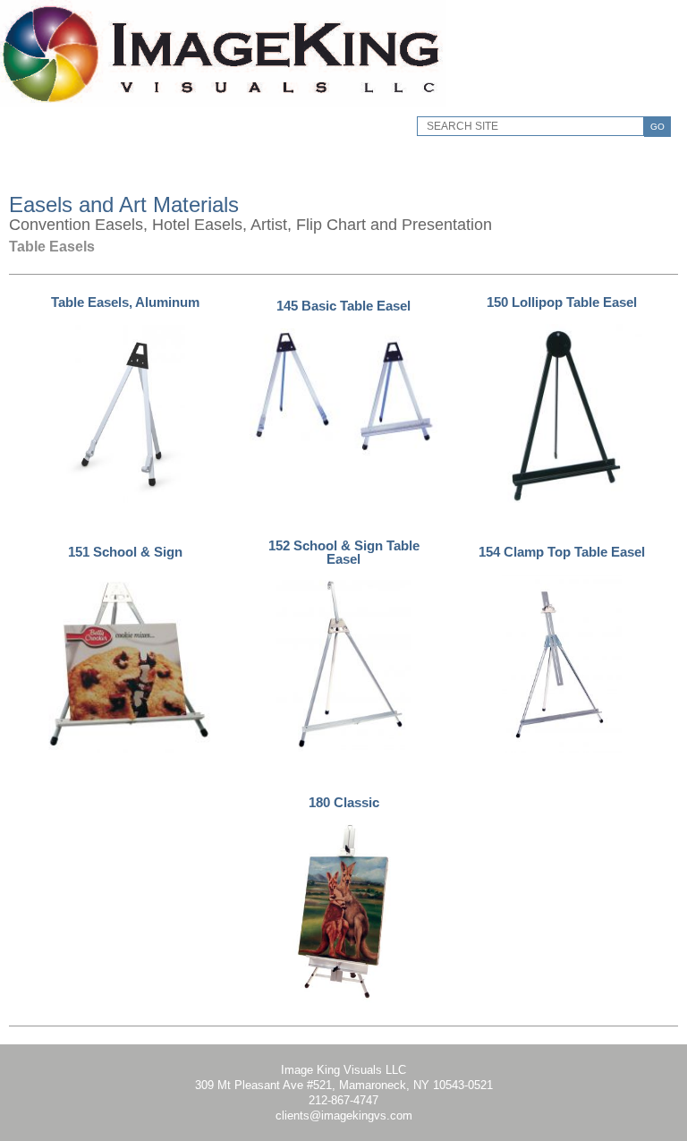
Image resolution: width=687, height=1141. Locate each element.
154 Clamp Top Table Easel (562, 551)
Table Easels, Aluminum (125, 302)
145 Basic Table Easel (343, 305)
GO (657, 127)
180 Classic (344, 802)
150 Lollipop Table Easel (562, 302)
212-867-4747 (343, 1100)
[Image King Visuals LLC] (223, 103)
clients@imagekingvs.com (344, 1115)
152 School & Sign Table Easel (344, 552)
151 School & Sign (125, 551)
